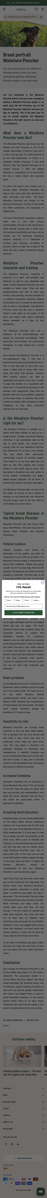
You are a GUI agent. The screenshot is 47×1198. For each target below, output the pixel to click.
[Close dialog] (42, 582)
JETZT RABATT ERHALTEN (23, 613)
